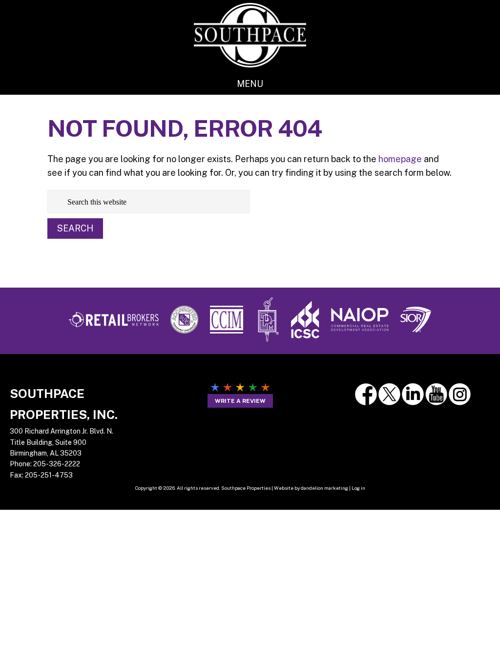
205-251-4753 (49, 475)
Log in (358, 488)
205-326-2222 (56, 464)
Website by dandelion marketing (311, 488)
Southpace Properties (250, 34)
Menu (250, 84)
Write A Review (240, 400)
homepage (400, 159)
